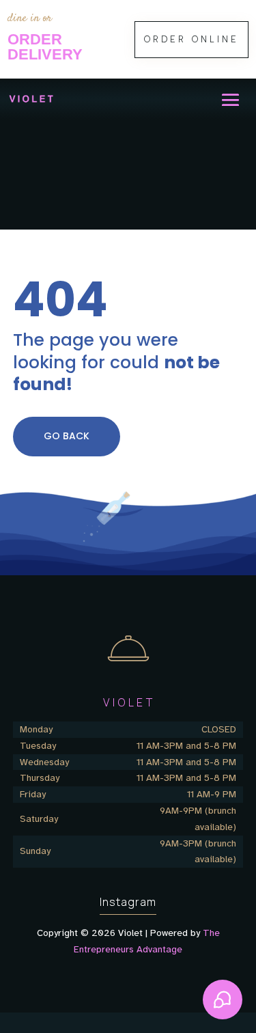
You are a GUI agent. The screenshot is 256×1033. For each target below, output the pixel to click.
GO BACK (66, 436)
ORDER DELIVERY (45, 47)
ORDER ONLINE (191, 39)
